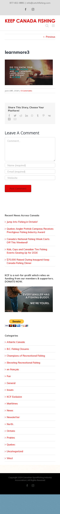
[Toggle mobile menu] (53, 25)
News (10, 410)
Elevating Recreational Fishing (23, 362)
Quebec (11, 444)
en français (13, 369)
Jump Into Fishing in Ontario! (22, 221)
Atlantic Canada (16, 342)
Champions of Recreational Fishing (26, 355)
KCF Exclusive (14, 396)
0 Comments (26, 90)
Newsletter (13, 417)
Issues (10, 389)
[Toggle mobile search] (47, 25)
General (11, 383)
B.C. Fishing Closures (18, 348)
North (10, 424)
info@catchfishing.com (38, 2)
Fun (9, 376)
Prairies (11, 437)
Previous (50, 36)
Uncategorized (15, 451)
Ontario (11, 430)
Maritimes (12, 403)
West (10, 458)
